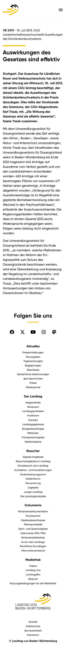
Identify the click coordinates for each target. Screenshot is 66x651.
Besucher (33, 451)
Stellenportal (33, 387)
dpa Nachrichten (33, 378)
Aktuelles (33, 346)
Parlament (33, 406)
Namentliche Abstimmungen (33, 374)
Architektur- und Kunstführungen (33, 469)
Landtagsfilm (33, 574)
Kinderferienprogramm (33, 474)
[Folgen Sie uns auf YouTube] (33, 332)
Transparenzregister (33, 437)
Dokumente (33, 505)
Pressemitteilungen (33, 352)
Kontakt (33, 621)
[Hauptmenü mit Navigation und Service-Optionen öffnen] (61, 10)
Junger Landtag (33, 491)
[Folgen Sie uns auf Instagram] (44, 332)
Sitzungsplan (33, 356)
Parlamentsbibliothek (33, 537)
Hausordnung (33, 482)
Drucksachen (33, 515)
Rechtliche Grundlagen (33, 546)
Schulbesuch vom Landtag (33, 465)
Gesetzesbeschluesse (33, 520)
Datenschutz (33, 626)
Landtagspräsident (33, 411)
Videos (33, 565)
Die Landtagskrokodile (33, 496)
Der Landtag (33, 396)
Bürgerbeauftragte (33, 428)
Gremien (33, 419)
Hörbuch (33, 578)
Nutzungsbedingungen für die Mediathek (33, 583)
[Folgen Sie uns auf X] (22, 332)
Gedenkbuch (33, 478)
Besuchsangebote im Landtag (33, 461)
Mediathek (33, 560)
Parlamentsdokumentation (33, 511)
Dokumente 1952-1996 (33, 533)
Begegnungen (33, 365)
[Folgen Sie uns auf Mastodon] (54, 332)
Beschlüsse (33, 369)
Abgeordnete (33, 402)
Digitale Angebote (33, 456)
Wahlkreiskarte (33, 441)
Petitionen (33, 432)
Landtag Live (33, 570)
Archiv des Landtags (33, 541)
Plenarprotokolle (33, 524)
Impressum (33, 634)
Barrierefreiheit (33, 630)
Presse (33, 382)
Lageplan (33, 487)
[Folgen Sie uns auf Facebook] (12, 332)
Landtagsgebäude (33, 424)
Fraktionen (33, 415)
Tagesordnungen (33, 360)
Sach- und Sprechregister (33, 528)
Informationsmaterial (33, 550)
